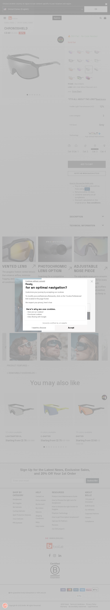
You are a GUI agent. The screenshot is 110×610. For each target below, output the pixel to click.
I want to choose (39, 328)
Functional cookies (35, 314)
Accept (71, 328)
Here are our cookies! (35, 312)
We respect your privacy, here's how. (38, 303)
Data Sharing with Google (37, 317)
